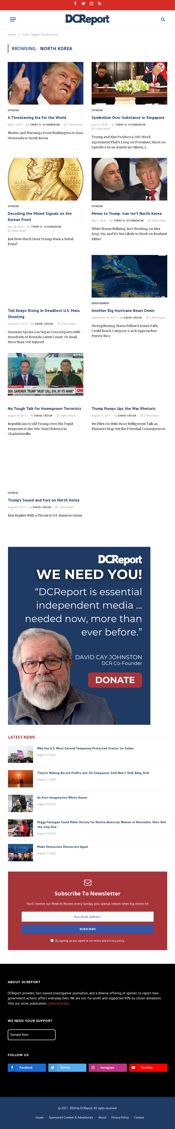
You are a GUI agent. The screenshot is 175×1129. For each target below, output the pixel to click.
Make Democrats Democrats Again (62, 847)
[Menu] (13, 19)
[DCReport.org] (88, 19)
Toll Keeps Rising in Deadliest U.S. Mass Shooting (44, 313)
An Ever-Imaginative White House (62, 797)
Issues (40, 1117)
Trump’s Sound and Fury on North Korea (43, 500)
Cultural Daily (58, 1003)
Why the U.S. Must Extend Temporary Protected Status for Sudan (85, 748)
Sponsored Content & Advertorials (71, 1117)
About (102, 1117)
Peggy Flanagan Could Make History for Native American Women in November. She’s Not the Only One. (101, 824)
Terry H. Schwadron (45, 124)
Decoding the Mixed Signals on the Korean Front (40, 216)
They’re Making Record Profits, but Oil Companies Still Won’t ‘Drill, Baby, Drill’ (93, 773)
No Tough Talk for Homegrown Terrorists (44, 408)
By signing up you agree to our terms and (90, 940)
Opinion (13, 110)
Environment (101, 303)
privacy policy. (116, 940)
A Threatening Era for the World (37, 117)
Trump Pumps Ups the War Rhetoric (124, 408)
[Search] (162, 19)
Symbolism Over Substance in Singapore (128, 117)
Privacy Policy (120, 1117)
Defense (13, 492)
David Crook (44, 323)
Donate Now (19, 1034)
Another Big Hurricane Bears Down (123, 310)
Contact (139, 1117)
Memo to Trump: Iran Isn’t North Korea (127, 213)
